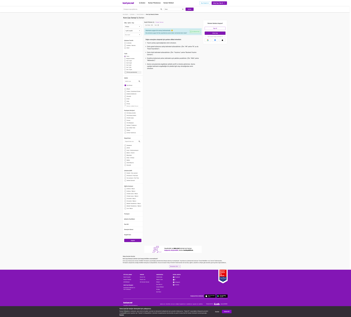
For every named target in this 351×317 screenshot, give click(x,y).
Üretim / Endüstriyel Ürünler (133, 91)
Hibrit (128, 48)
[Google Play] (222, 296)
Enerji (128, 98)
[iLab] (217, 304)
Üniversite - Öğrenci (131, 201)
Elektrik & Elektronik (131, 94)
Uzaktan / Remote (131, 45)
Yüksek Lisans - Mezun (132, 193)
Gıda (128, 101)
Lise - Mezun (130, 208)
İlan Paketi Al (205, 3)
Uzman (128, 120)
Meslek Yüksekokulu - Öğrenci (134, 206)
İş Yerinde (129, 43)
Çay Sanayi (129, 85)
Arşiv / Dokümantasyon (132, 150)
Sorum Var (142, 277)
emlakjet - (177, 304)
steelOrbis (201, 304)
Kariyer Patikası (127, 279)
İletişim (158, 282)
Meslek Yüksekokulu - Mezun (134, 203)
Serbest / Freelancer (132, 125)
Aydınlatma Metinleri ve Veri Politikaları (129, 288)
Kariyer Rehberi (160, 287)
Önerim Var (142, 279)
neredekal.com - (189, 304)
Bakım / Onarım (131, 152)
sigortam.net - (196, 304)
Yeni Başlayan (130, 123)
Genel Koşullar (127, 277)
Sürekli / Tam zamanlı (132, 173)
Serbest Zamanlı (131, 180)
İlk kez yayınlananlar (132, 72)
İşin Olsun (158, 292)
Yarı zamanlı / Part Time (133, 178)
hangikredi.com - (182, 304)
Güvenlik (129, 96)
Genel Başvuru (130, 162)
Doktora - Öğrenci (131, 191)
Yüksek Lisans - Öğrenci (132, 196)
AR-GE (128, 148)
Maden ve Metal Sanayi (132, 106)
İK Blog (158, 289)
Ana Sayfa (125, 14)
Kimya (128, 103)
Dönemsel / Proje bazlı (132, 175)
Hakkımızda (159, 277)
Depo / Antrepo (130, 157)
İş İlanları (142, 3)
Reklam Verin (159, 279)
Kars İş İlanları (140, 14)
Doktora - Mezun (131, 188)
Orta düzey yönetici (131, 115)
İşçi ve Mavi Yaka (131, 127)
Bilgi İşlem (129, 155)
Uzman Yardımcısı (131, 132)
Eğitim (128, 160)
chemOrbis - (168, 304)
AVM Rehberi (126, 282)
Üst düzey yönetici (131, 113)
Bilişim (128, 89)
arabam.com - (163, 304)
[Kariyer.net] (130, 303)
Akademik (129, 145)
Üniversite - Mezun (131, 198)
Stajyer (128, 130)
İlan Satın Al (159, 284)
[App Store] (210, 296)
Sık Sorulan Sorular (144, 282)
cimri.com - (173, 304)
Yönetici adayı (130, 118)
